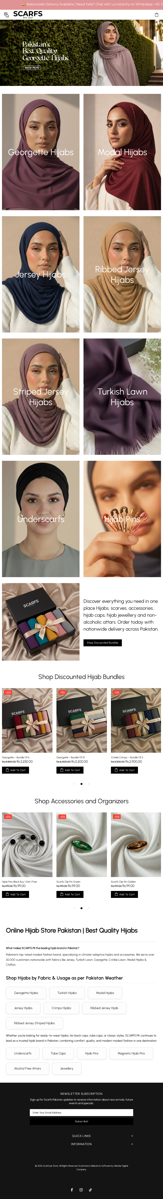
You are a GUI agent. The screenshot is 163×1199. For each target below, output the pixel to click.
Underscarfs (22, 1053)
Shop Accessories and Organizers (82, 801)
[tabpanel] (81, 735)
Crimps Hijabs (61, 1008)
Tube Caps (58, 1053)
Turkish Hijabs (67, 993)
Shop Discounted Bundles (102, 642)
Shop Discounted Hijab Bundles (81, 677)
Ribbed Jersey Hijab (104, 1008)
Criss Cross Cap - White (124, 881)
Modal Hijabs (105, 993)
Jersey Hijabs (23, 1008)
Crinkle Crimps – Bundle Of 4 (127, 757)
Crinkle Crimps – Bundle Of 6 (72, 757)
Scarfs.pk (28, 14)
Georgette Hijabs (26, 993)
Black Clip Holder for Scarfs (71, 881)
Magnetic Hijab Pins (131, 1053)
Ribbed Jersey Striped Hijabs (34, 1023)
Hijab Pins (91, 1053)
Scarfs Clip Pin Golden (14, 881)
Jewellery (66, 1068)
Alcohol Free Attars (27, 1068)
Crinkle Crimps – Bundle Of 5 (18, 757)
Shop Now (40, 159)
